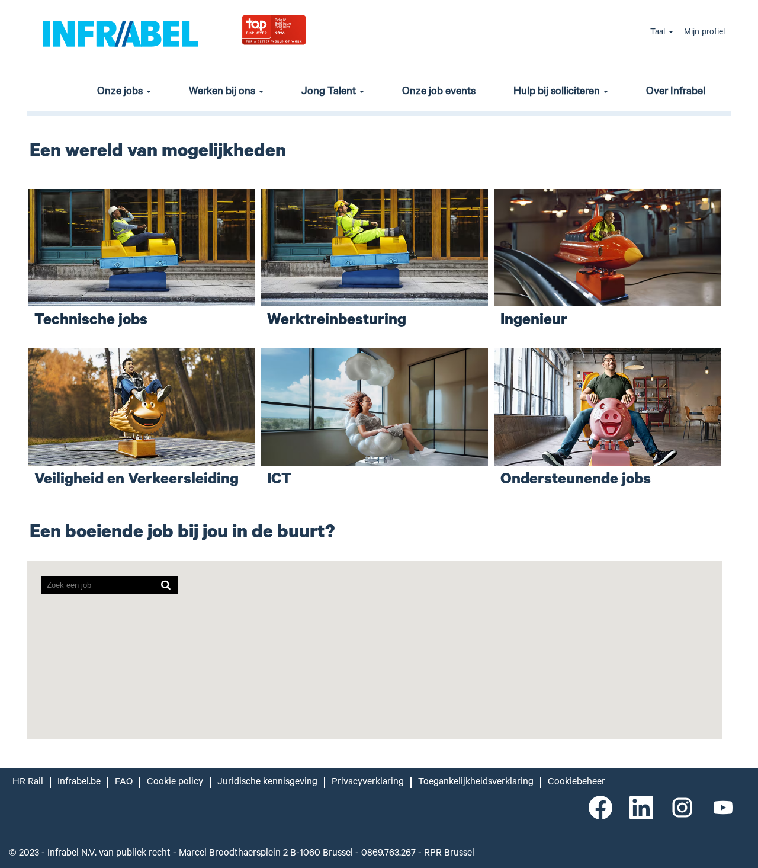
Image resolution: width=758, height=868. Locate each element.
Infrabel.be (79, 782)
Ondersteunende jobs (575, 480)
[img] (303, 29)
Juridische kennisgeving (267, 782)
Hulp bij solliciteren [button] (557, 92)
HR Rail (27, 782)
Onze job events (439, 92)
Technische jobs (90, 321)
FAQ (124, 782)
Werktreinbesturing (336, 321)
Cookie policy (175, 782)
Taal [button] (658, 33)
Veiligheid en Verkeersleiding (136, 480)
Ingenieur (533, 321)
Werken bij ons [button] (223, 92)
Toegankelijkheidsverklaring (476, 782)
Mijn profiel (704, 33)
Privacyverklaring (368, 782)
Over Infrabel (675, 92)
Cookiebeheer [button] (576, 782)
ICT (279, 480)
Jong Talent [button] (329, 92)
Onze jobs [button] (121, 92)
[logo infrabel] (120, 33)
